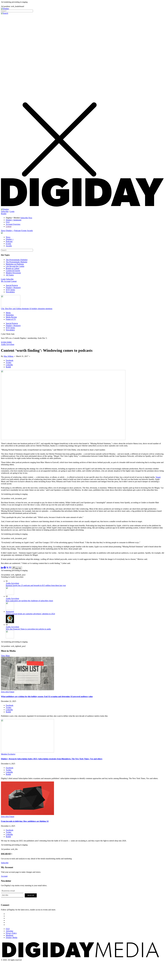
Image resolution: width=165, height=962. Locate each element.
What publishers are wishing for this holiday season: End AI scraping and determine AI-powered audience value (47, 696)
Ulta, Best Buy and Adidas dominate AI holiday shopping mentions (26, 309)
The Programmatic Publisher (17, 260)
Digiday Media (11, 937)
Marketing (10, 315)
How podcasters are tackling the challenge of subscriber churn (29, 601)
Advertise (9, 931)
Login (12, 211)
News (3, 231)
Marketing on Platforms (15, 264)
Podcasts (17, 231)
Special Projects (12, 285)
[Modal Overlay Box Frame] (19, 895)
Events (23, 231)
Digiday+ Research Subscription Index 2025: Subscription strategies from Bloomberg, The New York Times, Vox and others (51, 759)
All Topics (10, 275)
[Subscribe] (5, 209)
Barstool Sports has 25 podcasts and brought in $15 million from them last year (36, 585)
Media (8, 313)
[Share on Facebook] (5, 568)
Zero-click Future (7, 692)
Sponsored (10, 612)
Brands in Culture (12, 268)
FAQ (8, 222)
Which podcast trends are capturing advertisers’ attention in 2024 (30, 614)
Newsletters (10, 292)
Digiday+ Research (13, 288)
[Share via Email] (10, 568)
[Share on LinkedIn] (2, 568)
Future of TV (11, 319)
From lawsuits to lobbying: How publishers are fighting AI (25, 821)
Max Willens (8, 356)
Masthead (9, 935)
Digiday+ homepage (13, 220)
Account (4, 876)
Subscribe (4, 211)
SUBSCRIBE (6, 342)
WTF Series (10, 290)
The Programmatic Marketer (16, 262)
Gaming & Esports (13, 271)
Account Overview (13, 224)
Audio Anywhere (7, 344)
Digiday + (10, 231)
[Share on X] (7, 568)
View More (5, 656)
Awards (30, 231)
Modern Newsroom (13, 273)
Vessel (158, 477)
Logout (8, 226)
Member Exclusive (8, 754)
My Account (6, 281)
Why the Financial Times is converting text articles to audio (28, 629)
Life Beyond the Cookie (15, 266)
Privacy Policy (11, 933)
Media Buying (11, 317)
